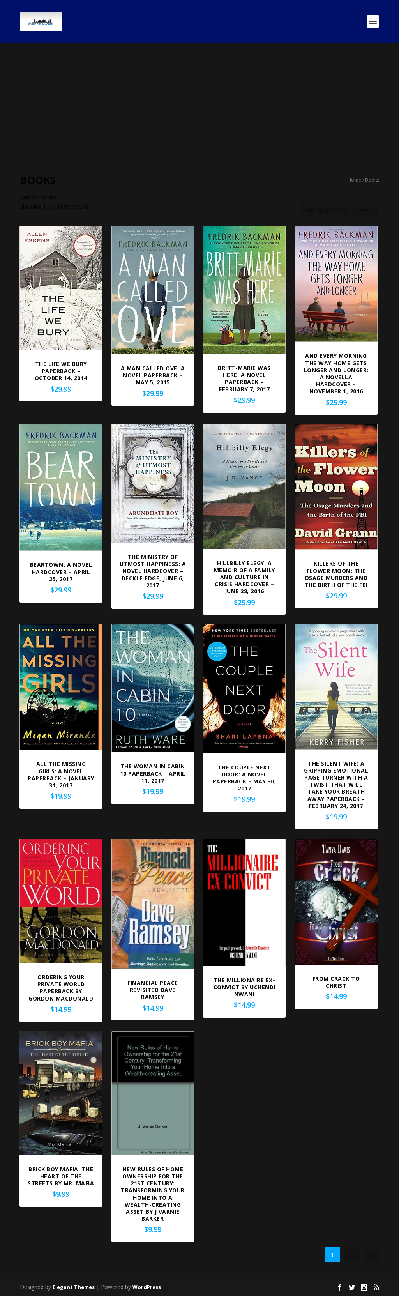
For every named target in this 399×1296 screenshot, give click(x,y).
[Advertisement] (199, 101)
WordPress (146, 1287)
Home (354, 180)
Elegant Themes (74, 1287)
